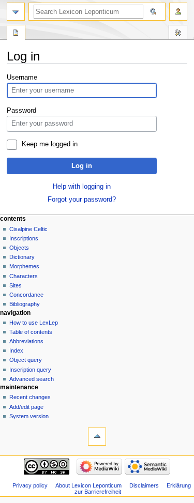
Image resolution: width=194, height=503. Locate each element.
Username (22, 77)
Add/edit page (26, 407)
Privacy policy (30, 485)
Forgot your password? (82, 199)
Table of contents (30, 332)
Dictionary (22, 257)
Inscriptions (23, 238)
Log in (81, 166)
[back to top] (97, 437)
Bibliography (24, 304)
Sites (15, 285)
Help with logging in (82, 186)
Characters (23, 276)
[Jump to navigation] (16, 12)
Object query (25, 360)
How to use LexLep (33, 322)
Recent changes (30, 397)
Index (16, 350)
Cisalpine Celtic (28, 229)
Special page (16, 33)
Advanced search (31, 379)
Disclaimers (144, 485)
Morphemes (24, 266)
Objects (19, 248)
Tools (178, 33)
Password (21, 110)
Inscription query (30, 370)
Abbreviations (26, 341)
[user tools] (178, 12)
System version (29, 416)
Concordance (26, 295)
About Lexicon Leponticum (88, 485)
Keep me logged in (50, 144)
